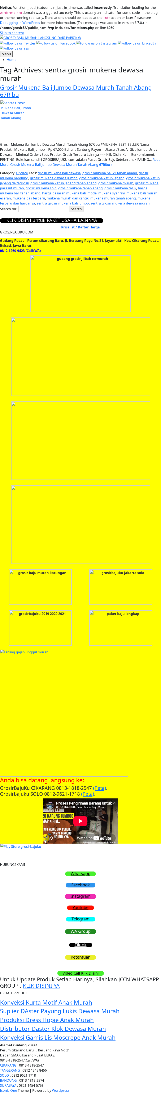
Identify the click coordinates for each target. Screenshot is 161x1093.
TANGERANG (10, 1070)
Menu (6, 54)
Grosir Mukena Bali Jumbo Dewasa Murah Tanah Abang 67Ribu (76, 90)
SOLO (4, 1075)
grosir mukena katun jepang (102, 178)
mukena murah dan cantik (68, 198)
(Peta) (99, 788)
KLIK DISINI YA (41, 985)
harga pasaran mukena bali (64, 193)
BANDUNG (8, 1080)
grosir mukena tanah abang (80, 188)
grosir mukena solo (41, 188)
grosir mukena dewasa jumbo (54, 178)
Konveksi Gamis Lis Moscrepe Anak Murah (58, 1037)
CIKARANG (8, 1065)
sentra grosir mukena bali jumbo (63, 203)
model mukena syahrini (106, 193)
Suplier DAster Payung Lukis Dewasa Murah (59, 1011)
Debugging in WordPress (20, 22)
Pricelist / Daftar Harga (80, 227)
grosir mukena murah (115, 183)
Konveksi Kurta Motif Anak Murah (46, 1002)
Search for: (8, 209)
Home (11, 59)
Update (22, 173)
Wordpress (61, 1090)
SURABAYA (8, 1085)
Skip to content (12, 32)
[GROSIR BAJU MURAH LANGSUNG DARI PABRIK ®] (40, 37)
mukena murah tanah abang (113, 198)
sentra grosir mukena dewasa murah (120, 203)
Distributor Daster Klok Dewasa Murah (53, 1029)
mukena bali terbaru (29, 198)
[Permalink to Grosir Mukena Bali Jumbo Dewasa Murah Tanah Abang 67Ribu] (17, 120)
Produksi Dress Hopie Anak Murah (47, 1020)
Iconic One (8, 1090)
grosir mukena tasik (120, 188)
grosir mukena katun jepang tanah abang (63, 183)
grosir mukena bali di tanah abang (109, 173)
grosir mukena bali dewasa (59, 173)
